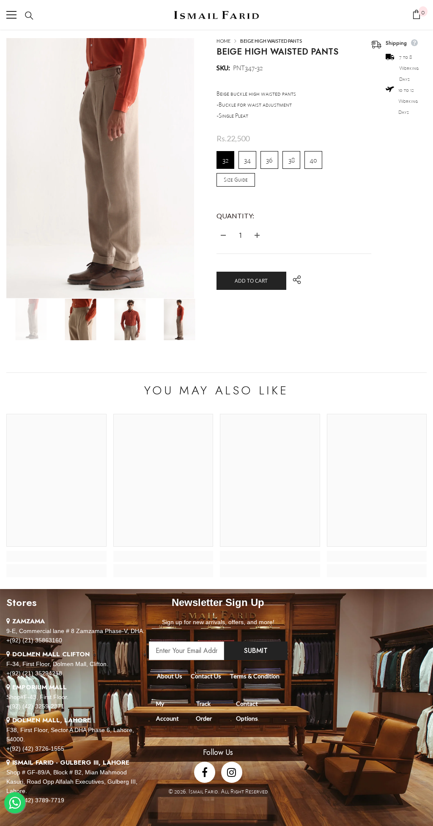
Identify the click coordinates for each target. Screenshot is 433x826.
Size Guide (236, 179)
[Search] (29, 16)
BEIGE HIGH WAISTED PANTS (277, 52)
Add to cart (251, 280)
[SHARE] (293, 280)
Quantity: (235, 216)
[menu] (11, 15)
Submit (256, 650)
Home (223, 41)
